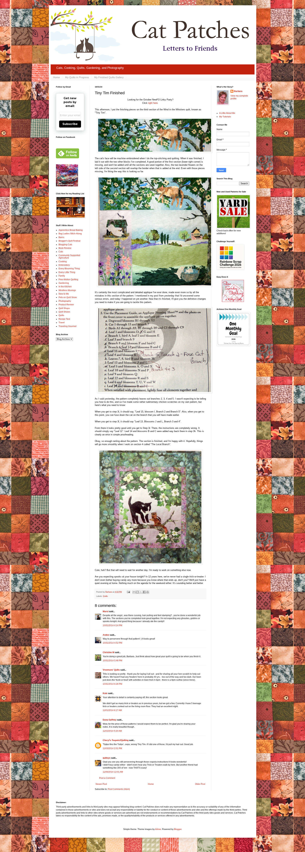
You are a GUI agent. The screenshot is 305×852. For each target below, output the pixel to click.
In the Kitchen (65, 286)
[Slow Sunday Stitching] (233, 301)
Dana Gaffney (109, 720)
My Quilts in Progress (77, 77)
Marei (105, 611)
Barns (61, 237)
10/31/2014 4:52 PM (112, 643)
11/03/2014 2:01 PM (112, 748)
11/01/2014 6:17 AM (112, 710)
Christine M (108, 652)
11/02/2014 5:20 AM (112, 731)
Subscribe (70, 124)
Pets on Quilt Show (68, 297)
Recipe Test (64, 319)
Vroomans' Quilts (111, 670)
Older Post (200, 784)
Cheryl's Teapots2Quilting (115, 740)
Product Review (66, 304)
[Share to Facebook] (144, 592)
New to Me (64, 294)
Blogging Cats (65, 244)
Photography (65, 301)
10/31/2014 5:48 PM (112, 660)
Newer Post (101, 784)
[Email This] (134, 592)
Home (56, 77)
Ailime (158, 829)
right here (153, 103)
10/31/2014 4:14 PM (112, 625)
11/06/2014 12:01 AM (113, 772)
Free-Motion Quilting (68, 279)
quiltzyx (106, 758)
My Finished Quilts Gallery (109, 77)
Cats (61, 251)
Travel (62, 322)
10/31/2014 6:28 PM (112, 684)
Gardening (64, 283)
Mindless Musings (67, 290)
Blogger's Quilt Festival (69, 241)
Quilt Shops (64, 308)
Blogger (177, 829)
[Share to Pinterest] (147, 592)
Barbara (238, 91)
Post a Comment (107, 778)
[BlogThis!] (137, 592)
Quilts (105, 596)
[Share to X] (141, 592)
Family (62, 276)
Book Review (65, 248)
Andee (106, 635)
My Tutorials (225, 116)
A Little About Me (227, 113)
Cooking (63, 261)
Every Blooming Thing (69, 268)
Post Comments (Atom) (119, 789)
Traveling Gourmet (67, 326)
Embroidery (64, 265)
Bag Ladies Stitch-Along (70, 233)
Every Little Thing (67, 272)
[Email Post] (128, 592)
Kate (105, 693)
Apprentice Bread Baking (71, 230)
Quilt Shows (64, 312)
